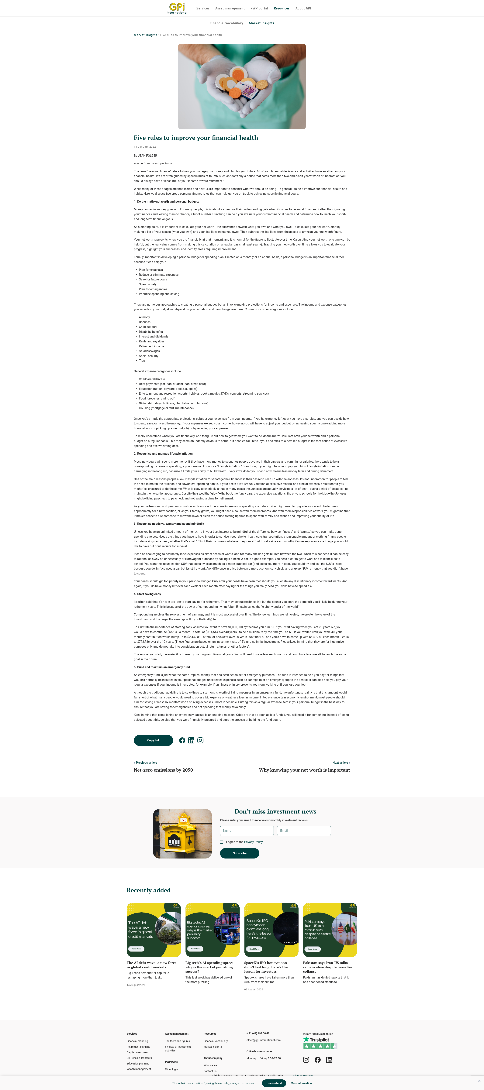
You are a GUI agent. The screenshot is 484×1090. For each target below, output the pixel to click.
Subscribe (240, 853)
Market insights (261, 23)
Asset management (230, 8)
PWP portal (259, 8)
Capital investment (138, 1052)
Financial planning (137, 1041)
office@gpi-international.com (264, 1040)
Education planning (138, 1063)
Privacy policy (257, 1075)
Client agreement (303, 1075)
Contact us (210, 1071)
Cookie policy (276, 1075)
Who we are (210, 1065)
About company (213, 1058)
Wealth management (139, 1069)
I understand (274, 1083)
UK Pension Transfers (139, 1057)
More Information (301, 1083)
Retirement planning (138, 1046)
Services (202, 8)
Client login (171, 1069)
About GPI (303, 8)
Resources (282, 8)
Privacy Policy (253, 842)
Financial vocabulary (226, 23)
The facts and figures (177, 1041)
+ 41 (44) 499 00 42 (258, 1033)
